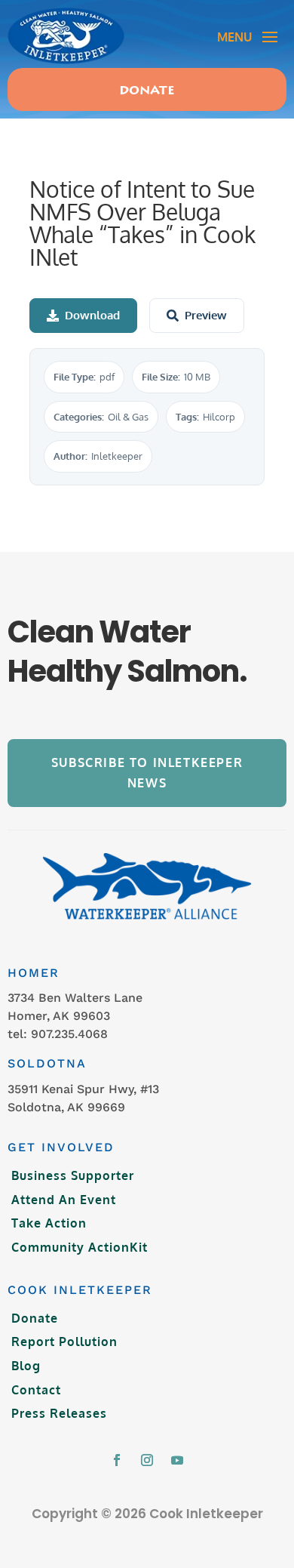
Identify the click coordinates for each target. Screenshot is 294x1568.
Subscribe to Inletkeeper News (147, 772)
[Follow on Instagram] (147, 1460)
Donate (147, 91)
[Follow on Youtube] (177, 1460)
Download (92, 315)
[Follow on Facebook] (117, 1460)
